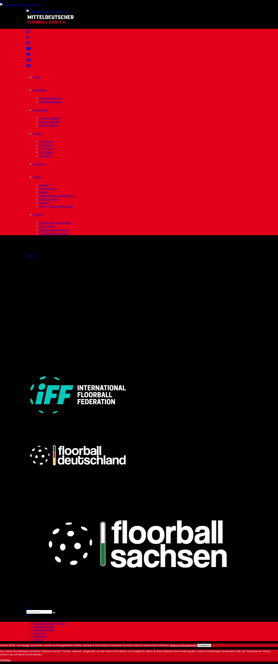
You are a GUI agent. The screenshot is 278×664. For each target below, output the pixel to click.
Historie (38, 214)
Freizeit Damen (48, 125)
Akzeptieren (204, 645)
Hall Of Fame (47, 226)
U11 (50, 338)
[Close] (27, 615)
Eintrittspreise (48, 188)
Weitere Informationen (183, 645)
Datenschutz (40, 636)
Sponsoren (39, 164)
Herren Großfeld (49, 118)
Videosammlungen (43, 626)
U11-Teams (46, 152)
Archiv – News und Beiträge (56, 206)
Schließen (5, 660)
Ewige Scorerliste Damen (54, 233)
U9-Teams (45, 156)
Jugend (37, 133)
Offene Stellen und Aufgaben (56, 196)
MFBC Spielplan (49, 199)
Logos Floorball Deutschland (49, 623)
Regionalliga (40, 110)
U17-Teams (46, 142)
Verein (37, 177)
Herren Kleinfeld (49, 122)
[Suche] (27, 608)
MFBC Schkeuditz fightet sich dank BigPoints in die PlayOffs (97, 317)
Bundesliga (39, 90)
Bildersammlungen (43, 629)
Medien (43, 192)
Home (36, 77)
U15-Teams (46, 145)
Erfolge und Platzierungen (55, 223)
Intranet (37, 639)
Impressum (39, 633)
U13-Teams (46, 149)
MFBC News (53, 309)
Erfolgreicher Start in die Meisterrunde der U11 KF (85, 346)
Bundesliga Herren (50, 98)
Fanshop (44, 203)
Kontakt (44, 185)
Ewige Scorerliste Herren (54, 230)
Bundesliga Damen (50, 102)
